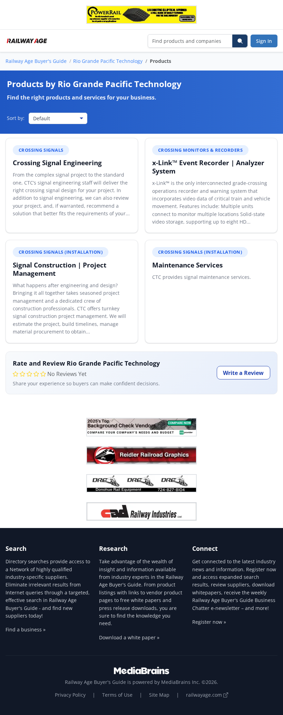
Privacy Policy (70, 695)
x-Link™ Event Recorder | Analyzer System (208, 167)
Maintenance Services (187, 265)
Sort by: (16, 118)
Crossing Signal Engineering (57, 162)
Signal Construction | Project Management (59, 269)
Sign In (264, 41)
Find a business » (26, 629)
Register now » (209, 622)
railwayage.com (204, 695)
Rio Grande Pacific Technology (108, 61)
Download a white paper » (129, 637)
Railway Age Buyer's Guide (36, 61)
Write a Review (243, 373)
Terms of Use (117, 695)
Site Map (159, 695)
